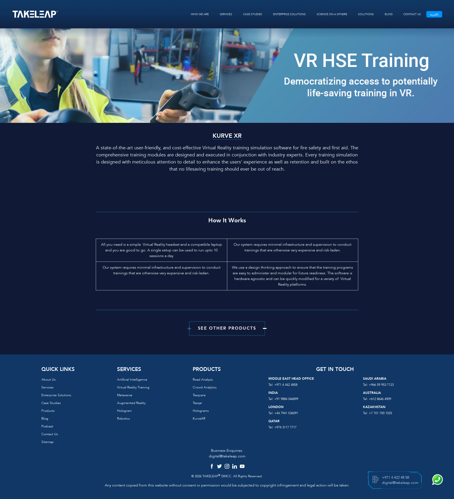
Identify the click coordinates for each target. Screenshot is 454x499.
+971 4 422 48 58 (395, 477)
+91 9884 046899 (286, 399)
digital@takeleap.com (227, 456)
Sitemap (47, 442)
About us (48, 379)
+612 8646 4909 (380, 399)
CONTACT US (412, 14)
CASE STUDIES (252, 14)
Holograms (201, 411)
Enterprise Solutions (56, 395)
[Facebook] (212, 466)
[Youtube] (242, 466)
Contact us (49, 434)
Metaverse (124, 395)
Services (47, 387)
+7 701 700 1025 (380, 413)
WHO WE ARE (200, 14)
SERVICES (226, 14)
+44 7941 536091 (286, 413)
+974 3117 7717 (285, 427)
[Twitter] (219, 466)
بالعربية (434, 14)
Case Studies (51, 403)
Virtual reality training (133, 387)
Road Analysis (203, 379)
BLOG (389, 14)
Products (48, 411)
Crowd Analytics (205, 387)
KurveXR (199, 418)
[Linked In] (234, 466)
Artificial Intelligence (132, 379)
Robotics (123, 418)
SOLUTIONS (366, 14)
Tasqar (197, 403)
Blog (44, 418)
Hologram (124, 411)
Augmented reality (131, 403)
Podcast (47, 426)
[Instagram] (227, 466)
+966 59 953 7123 (381, 385)
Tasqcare (199, 395)
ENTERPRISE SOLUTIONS (289, 14)
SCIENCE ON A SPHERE (332, 14)
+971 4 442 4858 (285, 385)
